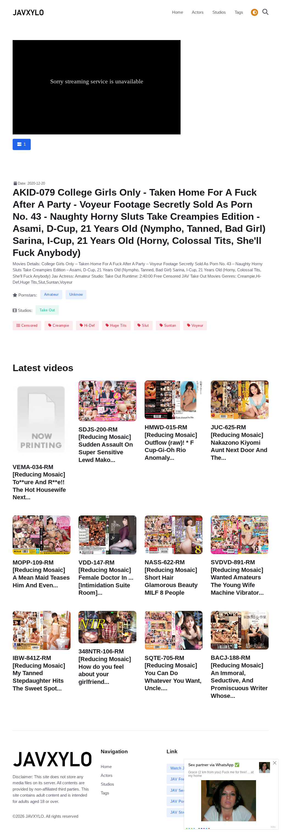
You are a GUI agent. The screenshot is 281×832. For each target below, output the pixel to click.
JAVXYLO (35, 816)
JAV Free (178, 779)
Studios (219, 12)
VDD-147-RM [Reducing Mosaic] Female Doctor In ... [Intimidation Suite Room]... (105, 577)
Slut (145, 325)
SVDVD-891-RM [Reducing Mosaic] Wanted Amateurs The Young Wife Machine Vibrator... (237, 577)
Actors (198, 12)
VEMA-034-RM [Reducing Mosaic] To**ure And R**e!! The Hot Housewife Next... (39, 482)
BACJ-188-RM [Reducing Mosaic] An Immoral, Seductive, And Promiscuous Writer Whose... (239, 676)
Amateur (51, 294)
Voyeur (196, 325)
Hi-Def (89, 325)
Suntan (169, 325)
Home (177, 12)
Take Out (47, 310)
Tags (239, 12)
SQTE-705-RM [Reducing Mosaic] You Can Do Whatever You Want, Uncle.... (173, 673)
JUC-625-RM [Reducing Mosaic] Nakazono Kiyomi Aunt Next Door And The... (239, 442)
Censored (29, 325)
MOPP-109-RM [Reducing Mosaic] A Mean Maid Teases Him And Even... (41, 573)
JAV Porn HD (181, 801)
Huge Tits (118, 325)
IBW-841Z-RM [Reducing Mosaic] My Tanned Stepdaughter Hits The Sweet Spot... (39, 673)
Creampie (60, 325)
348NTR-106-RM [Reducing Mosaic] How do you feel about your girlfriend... (104, 666)
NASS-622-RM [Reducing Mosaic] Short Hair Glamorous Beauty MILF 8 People (171, 577)
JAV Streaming (183, 812)
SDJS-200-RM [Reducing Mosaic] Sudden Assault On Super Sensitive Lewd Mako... (105, 444)
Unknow (76, 294)
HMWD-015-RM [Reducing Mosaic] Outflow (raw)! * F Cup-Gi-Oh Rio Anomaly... (171, 442)
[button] (263, 12)
